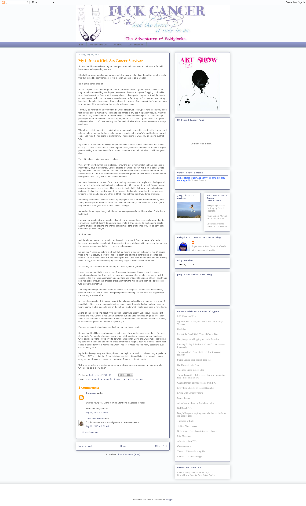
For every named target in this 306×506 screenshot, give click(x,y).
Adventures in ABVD (187, 441)
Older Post (161, 446)
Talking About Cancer (187, 426)
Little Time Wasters (95, 418)
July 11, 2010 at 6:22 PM (97, 412)
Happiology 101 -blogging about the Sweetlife (198, 339)
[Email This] (119, 375)
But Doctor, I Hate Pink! (188, 365)
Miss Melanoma (184, 436)
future (117, 379)
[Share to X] (125, 375)
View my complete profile (203, 250)
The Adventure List (98, 45)
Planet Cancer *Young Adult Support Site (217, 217)
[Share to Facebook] (128, 375)
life (128, 379)
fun (111, 379)
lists (132, 379)
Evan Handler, (183, 472)
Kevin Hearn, (183, 475)
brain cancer (91, 379)
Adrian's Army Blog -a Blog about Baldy (195, 403)
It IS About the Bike (186, 316)
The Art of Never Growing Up (191, 451)
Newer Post (85, 446)
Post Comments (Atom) (129, 454)
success (139, 379)
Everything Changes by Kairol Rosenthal (195, 388)
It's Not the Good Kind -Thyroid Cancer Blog (198, 334)
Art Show (117, 45)
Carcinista (181, 329)
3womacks (91, 393)
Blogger (168, 500)
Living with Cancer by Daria (190, 393)
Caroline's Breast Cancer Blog (190, 370)
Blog (81, 45)
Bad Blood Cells (184, 408)
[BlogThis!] (122, 375)
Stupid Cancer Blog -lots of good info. (194, 360)
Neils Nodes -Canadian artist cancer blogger (197, 431)
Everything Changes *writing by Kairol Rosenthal (216, 208)
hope (123, 379)
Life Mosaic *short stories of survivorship (217, 225)
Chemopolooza (184, 446)
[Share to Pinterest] (131, 375)
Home (123, 446)
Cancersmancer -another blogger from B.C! (196, 383)
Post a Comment (90, 432)
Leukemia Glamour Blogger (190, 456)
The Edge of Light (185, 421)
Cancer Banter (183, 398)
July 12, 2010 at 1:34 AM (97, 426)
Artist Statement (135, 45)
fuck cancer (103, 379)
